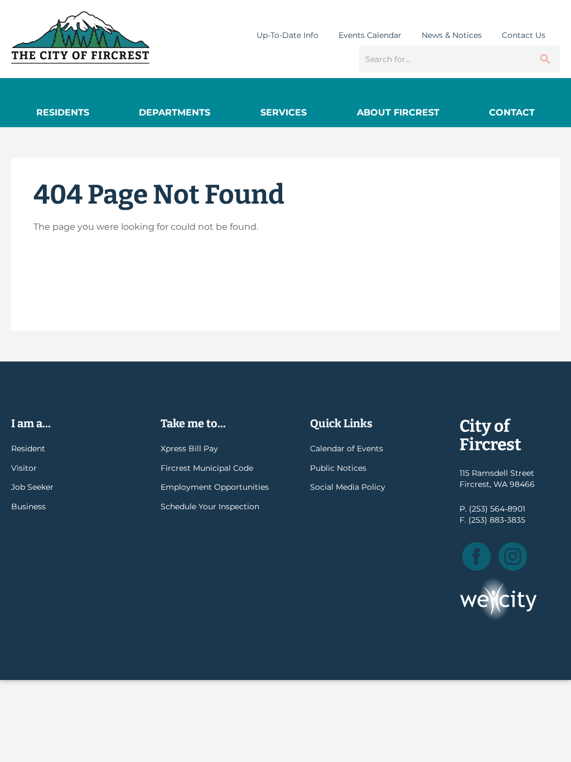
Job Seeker (32, 487)
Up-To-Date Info (287, 35)
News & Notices (452, 35)
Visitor (24, 468)
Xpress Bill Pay (189, 448)
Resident (28, 448)
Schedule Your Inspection (210, 506)
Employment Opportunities (215, 487)
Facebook (476, 556)
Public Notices (338, 468)
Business (28, 506)
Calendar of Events (346, 448)
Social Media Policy (347, 487)
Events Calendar (369, 35)
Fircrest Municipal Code (207, 468)
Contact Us (523, 35)
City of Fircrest (80, 37)
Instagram (513, 556)
